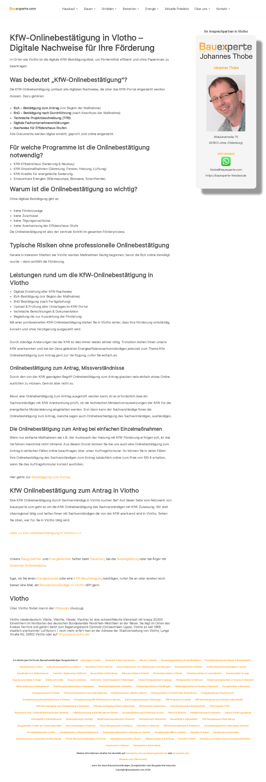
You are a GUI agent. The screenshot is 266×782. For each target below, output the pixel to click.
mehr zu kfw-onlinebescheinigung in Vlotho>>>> (46, 533)
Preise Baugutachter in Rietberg (116, 725)
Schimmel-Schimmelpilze (28, 565)
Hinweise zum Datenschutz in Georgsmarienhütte (225, 738)
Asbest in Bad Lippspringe (238, 712)
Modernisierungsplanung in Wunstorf (116, 719)
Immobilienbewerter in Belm (41, 732)
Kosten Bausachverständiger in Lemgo (226, 666)
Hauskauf (68, 9)
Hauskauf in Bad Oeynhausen (120, 660)
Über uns (200, 9)
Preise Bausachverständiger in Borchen (86, 738)
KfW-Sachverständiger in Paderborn (182, 725)
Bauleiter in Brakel (200, 732)
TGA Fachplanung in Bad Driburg (218, 719)
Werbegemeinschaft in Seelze (125, 738)
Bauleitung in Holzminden (226, 732)
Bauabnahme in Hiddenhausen (33, 673)
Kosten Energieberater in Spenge (155, 680)
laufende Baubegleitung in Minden (64, 666)
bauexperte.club (181, 753)
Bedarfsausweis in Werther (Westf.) (128, 693)
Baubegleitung (128, 559)
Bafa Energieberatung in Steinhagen (143, 699)
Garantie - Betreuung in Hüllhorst (69, 673)
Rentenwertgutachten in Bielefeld (115, 686)
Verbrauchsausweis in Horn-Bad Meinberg (85, 693)
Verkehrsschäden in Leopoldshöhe (204, 673)
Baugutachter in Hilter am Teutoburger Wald (39, 725)
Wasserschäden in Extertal (135, 673)
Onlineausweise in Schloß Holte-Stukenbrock (174, 693)
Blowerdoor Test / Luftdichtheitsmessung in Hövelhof (41, 712)
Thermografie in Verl (219, 706)
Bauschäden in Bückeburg (104, 673)
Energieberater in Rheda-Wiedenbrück (79, 732)
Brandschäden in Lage (237, 673)
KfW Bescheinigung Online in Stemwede (114, 706)
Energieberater (60, 559)
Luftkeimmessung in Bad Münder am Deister (95, 712)
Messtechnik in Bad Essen (152, 706)
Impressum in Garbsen (117, 745)
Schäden (108, 9)
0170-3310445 (226, 153)
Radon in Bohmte (177, 712)
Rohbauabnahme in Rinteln (188, 666)
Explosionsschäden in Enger (26, 680)
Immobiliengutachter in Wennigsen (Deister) (226, 725)
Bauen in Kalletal (148, 660)
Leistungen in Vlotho (90, 660)
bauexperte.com (134, 753)
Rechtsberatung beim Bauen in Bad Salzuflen (228, 660)
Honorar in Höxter (186, 738)
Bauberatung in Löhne (31, 666)
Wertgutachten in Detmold (189, 680)
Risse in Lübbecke (77, 680)
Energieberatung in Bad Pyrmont (217, 693)
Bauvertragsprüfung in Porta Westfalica (181, 660)
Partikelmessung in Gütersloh (205, 712)
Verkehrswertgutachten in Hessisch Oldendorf (230, 680)
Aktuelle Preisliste (177, 9)
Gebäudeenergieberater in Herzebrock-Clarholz (126, 732)
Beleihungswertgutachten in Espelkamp (74, 686)
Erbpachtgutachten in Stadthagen (154, 686)
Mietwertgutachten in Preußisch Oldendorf (196, 686)
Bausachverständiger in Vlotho (62, 585)
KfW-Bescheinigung (88, 578)
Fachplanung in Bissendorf (152, 719)
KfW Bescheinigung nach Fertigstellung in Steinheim (62, 706)
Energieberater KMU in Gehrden (170, 732)
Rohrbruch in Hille (54, 680)
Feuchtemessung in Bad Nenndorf (187, 706)
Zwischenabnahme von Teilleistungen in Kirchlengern (143, 666)
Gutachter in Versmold (148, 725)
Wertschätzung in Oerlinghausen (32, 686)
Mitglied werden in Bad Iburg (159, 738)
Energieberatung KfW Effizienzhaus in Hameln (97, 699)
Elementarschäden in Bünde (167, 673)
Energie (150, 9)
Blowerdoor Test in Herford (98, 666)
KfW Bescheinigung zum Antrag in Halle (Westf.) (219, 699)
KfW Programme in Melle (178, 699)
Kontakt (221, 9)
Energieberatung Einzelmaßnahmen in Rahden (46, 699)
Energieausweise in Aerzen (46, 693)
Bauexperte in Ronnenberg (146, 745)
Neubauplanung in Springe (79, 719)
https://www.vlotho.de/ (73, 634)
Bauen (88, 9)
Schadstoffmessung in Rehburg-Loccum (143, 712)
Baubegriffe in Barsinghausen (46, 719)
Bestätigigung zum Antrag (51, 477)
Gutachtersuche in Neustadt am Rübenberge (38, 738)
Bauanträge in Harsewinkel (183, 719)
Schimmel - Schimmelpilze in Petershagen (112, 680)
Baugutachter (31, 559)
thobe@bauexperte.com (226, 169)
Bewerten (129, 9)
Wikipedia (62, 608)
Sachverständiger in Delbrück (80, 725)
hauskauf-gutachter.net (155, 753)
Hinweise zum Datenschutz (133, 759)
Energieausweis (47, 578)
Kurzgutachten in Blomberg (236, 686)
